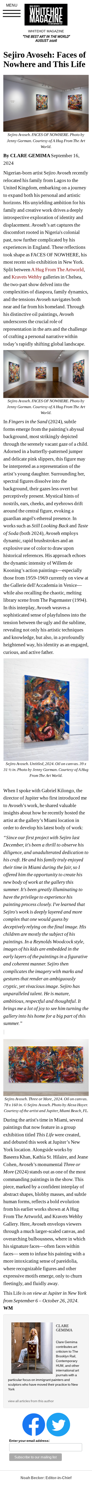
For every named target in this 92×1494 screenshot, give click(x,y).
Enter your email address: (29, 1441)
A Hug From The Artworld (57, 269)
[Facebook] (34, 1424)
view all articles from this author (31, 1401)
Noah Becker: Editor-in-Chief (46, 1478)
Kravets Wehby (27, 277)
